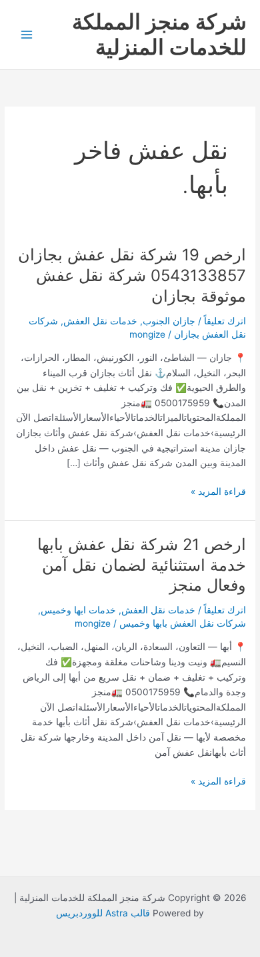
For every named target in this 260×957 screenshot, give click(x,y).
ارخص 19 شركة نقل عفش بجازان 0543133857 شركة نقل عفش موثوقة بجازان (132, 275)
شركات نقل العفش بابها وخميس (182, 623)
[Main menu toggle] (27, 35)
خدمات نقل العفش (100, 321)
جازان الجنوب (169, 321)
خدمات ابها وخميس (78, 610)
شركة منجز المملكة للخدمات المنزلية (159, 34)
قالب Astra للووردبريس (103, 913)
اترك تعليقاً (225, 321)
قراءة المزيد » (218, 490)
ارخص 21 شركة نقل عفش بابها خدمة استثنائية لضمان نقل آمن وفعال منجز (141, 565)
